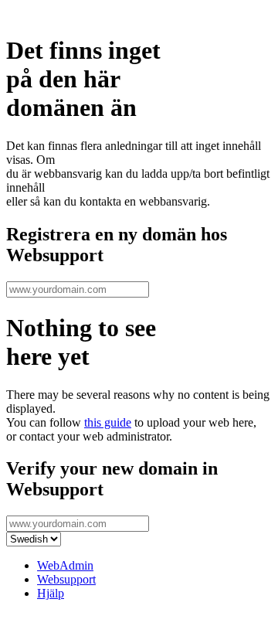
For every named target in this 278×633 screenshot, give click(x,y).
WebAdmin (65, 565)
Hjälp (50, 593)
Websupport (66, 579)
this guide (107, 422)
